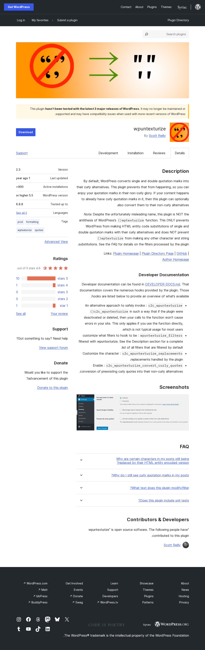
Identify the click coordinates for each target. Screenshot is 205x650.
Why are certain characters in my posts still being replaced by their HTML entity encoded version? (152, 461)
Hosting (184, 596)
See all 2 (21, 212)
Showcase (147, 583)
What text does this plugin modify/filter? (159, 488)
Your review (59, 314)
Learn (114, 583)
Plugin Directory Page (158, 253)
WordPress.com (35, 583)
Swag (77, 602)
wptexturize (25, 230)
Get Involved (74, 583)
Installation (136, 153)
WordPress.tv (107, 602)
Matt (42, 589)
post (20, 221)
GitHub (182, 253)
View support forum (53, 348)
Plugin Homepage (126, 253)
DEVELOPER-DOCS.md (162, 284)
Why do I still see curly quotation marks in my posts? (150, 475)
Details (180, 153)
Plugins (149, 596)
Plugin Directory (178, 20)
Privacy (184, 602)
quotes (39, 230)
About (185, 583)
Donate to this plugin (52, 388)
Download (26, 132)
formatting (32, 221)
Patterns (148, 602)
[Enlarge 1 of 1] (184, 400)
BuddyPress (37, 602)
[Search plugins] (147, 34)
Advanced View (56, 242)
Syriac (147, 624)
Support (22, 153)
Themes (148, 589)
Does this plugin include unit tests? (163, 500)
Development (108, 153)
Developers (110, 596)
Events (78, 589)
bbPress (40, 596)
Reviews (159, 153)
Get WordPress (19, 7)
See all (21, 314)
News (185, 589)
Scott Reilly (157, 136)
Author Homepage (175, 259)
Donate (76, 596)
